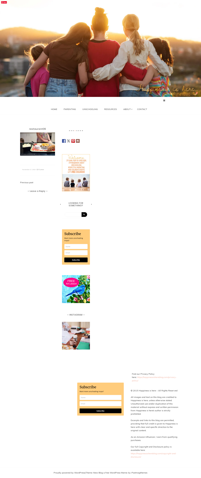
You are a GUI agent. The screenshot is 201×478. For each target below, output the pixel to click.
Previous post (26, 182)
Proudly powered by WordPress (69, 472)
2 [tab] (71, 130)
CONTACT (142, 109)
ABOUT (127, 109)
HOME (54, 109)
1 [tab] (69, 130)
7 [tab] (80, 130)
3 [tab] (73, 130)
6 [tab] (78, 130)
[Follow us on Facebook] (64, 141)
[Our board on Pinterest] (73, 141)
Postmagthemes (139, 472)
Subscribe (76, 260)
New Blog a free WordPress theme (110, 472)
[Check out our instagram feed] (78, 141)
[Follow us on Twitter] (68, 141)
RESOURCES (110, 109)
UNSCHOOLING (90, 109)
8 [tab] (82, 130)
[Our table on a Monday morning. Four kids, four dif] (76, 336)
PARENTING (70, 109)
